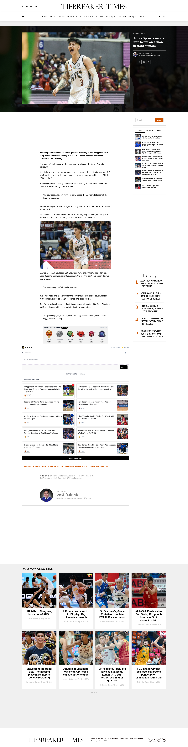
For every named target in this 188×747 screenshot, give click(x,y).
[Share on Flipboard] (144, 62)
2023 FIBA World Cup (104, 16)
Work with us (114, 739)
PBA (52, 16)
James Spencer (74, 476)
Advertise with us (103, 739)
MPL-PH (87, 16)
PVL (78, 16)
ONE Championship (126, 16)
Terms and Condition (136, 739)
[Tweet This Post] (140, 62)
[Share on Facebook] (135, 62)
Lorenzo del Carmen (33, 682)
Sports (141, 16)
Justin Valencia (146, 53)
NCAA (69, 16)
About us (94, 739)
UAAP (60, 16)
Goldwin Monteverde (59, 476)
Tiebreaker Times (106, 622)
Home (44, 16)
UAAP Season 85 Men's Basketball (53, 478)
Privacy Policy (124, 739)
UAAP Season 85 (87, 476)
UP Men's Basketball (74, 478)
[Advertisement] (75, 132)
